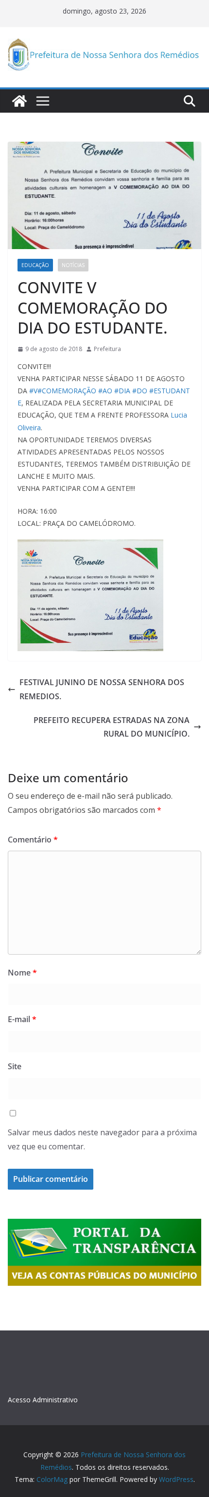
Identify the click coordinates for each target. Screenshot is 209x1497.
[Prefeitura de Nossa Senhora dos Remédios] (19, 101)
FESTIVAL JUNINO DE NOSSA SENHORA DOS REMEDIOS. (101, 689)
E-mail (22, 1019)
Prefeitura (107, 349)
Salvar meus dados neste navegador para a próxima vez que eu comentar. (102, 1139)
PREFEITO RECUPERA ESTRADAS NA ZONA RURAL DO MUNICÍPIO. (112, 727)
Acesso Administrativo (43, 1399)
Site (14, 1066)
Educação (35, 265)
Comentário (33, 839)
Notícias (73, 265)
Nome (22, 972)
